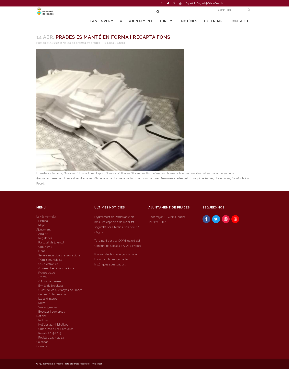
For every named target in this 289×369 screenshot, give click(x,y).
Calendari (42, 341)
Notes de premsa (74, 42)
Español (190, 3)
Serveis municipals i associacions (59, 255)
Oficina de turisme (49, 281)
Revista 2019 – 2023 (51, 337)
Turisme (41, 277)
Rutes (41, 303)
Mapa (41, 225)
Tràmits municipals (50, 259)
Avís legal (97, 363)
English (201, 3)
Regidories (45, 238)
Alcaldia (43, 233)
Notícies (41, 316)
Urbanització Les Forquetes (55, 328)
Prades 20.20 (46, 272)
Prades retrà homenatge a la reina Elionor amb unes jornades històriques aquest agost (115, 259)
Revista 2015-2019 (49, 333)
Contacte (42, 346)
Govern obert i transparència (56, 268)
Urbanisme (45, 246)
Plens (41, 251)
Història (43, 220)
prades (95, 42)
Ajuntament (43, 229)
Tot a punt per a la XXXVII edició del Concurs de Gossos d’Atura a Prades (117, 243)
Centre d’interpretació (52, 294)
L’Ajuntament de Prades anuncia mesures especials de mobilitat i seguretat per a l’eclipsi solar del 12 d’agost (116, 224)
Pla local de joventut (51, 242)
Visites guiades (47, 307)
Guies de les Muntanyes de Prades (60, 290)
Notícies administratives (53, 324)
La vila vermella (46, 216)
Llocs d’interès (47, 298)
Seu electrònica (48, 264)
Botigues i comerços (51, 311)
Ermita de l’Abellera (50, 285)
